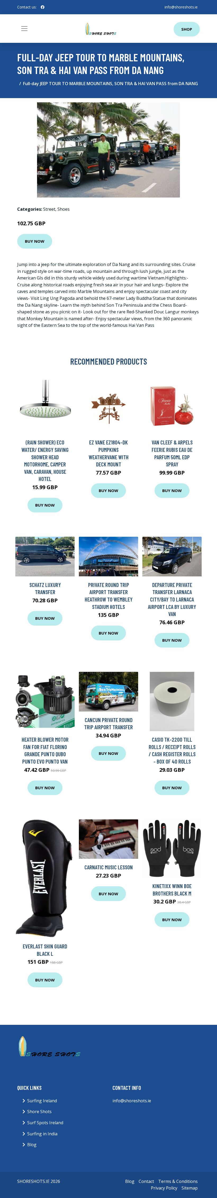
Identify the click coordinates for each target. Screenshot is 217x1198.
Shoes (63, 209)
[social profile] (43, 7)
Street (49, 209)
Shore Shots (39, 1111)
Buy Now (34, 241)
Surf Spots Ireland (45, 1123)
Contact (146, 1181)
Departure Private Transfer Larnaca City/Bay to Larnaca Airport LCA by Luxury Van (172, 599)
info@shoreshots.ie (181, 7)
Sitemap (190, 1188)
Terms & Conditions (178, 1181)
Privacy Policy (164, 1188)
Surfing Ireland (42, 1101)
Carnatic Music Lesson (108, 867)
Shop (186, 29)
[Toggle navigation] (24, 29)
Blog (32, 1144)
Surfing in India (42, 1134)
